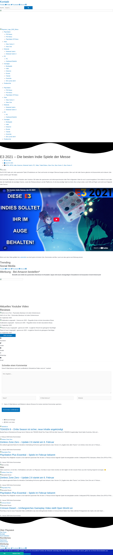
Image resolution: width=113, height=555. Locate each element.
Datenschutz (4, 542)
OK (4, 553)
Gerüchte (8, 78)
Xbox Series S (59, 165)
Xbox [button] (5, 41)
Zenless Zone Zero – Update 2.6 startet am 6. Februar (27, 442)
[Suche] (28, 7)
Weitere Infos (16, 553)
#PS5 (11, 165)
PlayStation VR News (12, 39)
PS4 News (9, 36)
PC (7, 58)
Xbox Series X (10, 44)
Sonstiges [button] (7, 63)
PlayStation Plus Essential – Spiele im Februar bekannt (27, 454)
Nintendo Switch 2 (11, 54)
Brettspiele (9, 66)
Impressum (3, 540)
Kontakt (4, 1)
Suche (2, 7)
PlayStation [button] (7, 32)
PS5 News (9, 34)
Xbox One (9, 46)
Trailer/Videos (43, 165)
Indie (7, 68)
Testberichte (7, 83)
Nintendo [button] (6, 49)
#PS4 (7, 165)
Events (8, 73)
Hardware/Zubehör (11, 61)
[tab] (58, 420)
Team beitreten (4, 536)
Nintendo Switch (10, 51)
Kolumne (8, 71)
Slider (37, 165)
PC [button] (5, 56)
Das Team (3, 532)
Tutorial (8, 76)
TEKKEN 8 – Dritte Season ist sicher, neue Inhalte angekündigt (31, 429)
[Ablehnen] (27, 554)
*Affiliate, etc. (4, 546)
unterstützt (23, 257)
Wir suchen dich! (11, 81)
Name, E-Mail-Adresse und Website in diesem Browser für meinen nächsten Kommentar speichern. (33, 404)
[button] (56, 339)
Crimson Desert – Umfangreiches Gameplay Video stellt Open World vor (36, 508)
